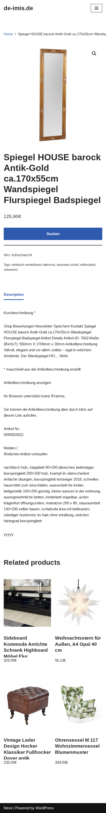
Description (14, 294)
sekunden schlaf (67, 265)
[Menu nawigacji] (96, 8)
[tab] (14, 295)
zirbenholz (11, 269)
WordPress (44, 808)
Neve (8, 808)
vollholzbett (87, 265)
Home (8, 34)
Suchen (53, 234)
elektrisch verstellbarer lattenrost (33, 265)
